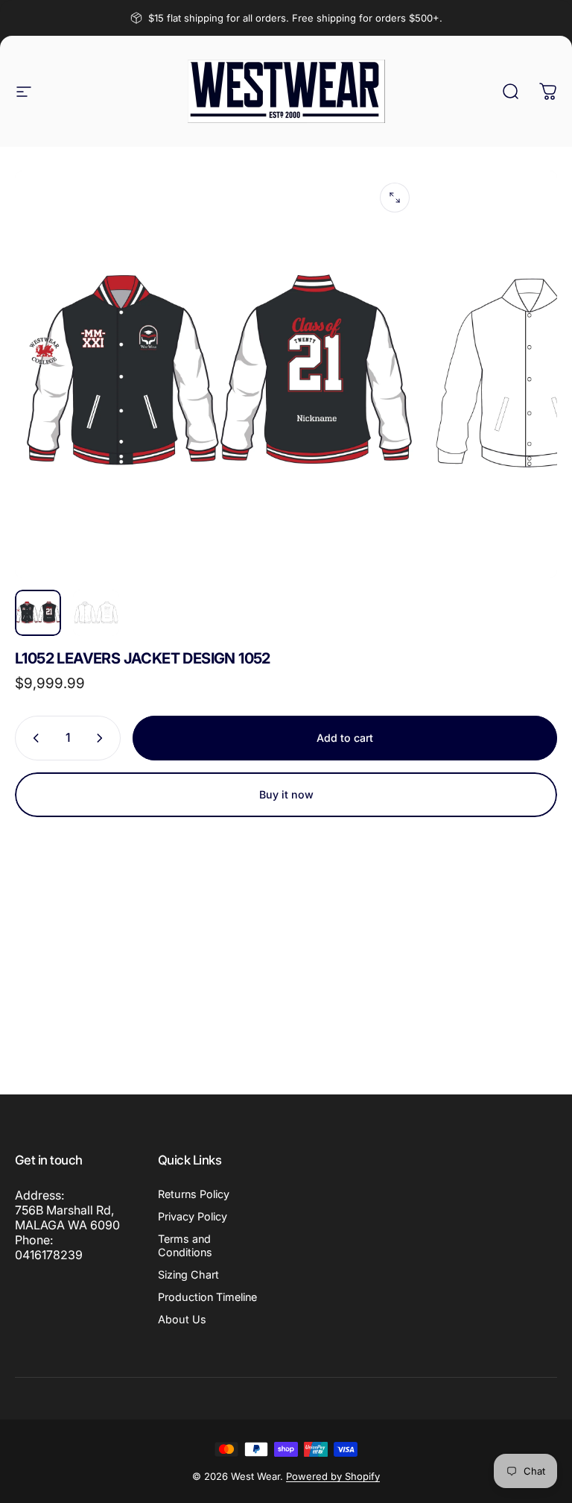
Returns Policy (193, 1194)
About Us (182, 1319)
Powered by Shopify (333, 1476)
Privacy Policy (192, 1216)
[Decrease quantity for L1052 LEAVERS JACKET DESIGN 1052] (33, 738)
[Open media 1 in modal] (395, 197)
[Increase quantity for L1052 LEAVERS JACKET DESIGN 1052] (103, 738)
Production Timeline (207, 1297)
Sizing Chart (188, 1274)
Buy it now (286, 794)
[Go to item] (38, 613)
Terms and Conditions (185, 1245)
